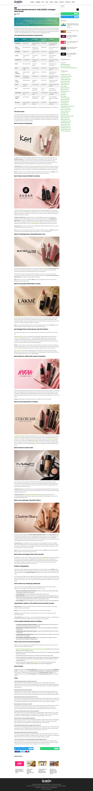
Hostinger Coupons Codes (66, 79)
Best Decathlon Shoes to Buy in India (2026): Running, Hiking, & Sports (73, 24)
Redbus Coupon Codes (65, 117)
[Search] (78, 10)
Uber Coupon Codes (64, 112)
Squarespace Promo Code (66, 129)
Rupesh (18, 14)
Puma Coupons (64, 96)
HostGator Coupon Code (65, 131)
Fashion (51, 2)
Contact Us (67, 2)
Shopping (38, 2)
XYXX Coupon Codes (64, 114)
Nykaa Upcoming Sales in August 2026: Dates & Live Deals (19, 771)
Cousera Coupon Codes (65, 124)
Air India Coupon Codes (65, 91)
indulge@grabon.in (54, 787)
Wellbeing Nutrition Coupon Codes (67, 106)
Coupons (32, 2)
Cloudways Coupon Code (65, 127)
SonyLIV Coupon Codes (65, 101)
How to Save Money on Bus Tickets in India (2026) (72, 48)
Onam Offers (63, 62)
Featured (61, 2)
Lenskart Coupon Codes (65, 107)
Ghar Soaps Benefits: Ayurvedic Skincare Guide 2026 (30, 771)
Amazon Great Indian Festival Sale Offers (69, 67)
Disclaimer (44, 789)
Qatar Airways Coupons (65, 97)
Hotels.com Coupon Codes (66, 109)
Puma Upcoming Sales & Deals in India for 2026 (71, 54)
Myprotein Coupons (64, 89)
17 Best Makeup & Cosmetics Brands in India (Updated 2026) (42, 771)
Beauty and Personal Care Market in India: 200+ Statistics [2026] (53, 771)
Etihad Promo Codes (65, 104)
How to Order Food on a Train (72, 30)
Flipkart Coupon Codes (65, 82)
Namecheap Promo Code (65, 126)
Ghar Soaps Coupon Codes (66, 121)
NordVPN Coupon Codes (65, 122)
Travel (46, 2)
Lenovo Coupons (64, 86)
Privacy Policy (48, 789)
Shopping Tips (69, 27)
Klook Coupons (63, 92)
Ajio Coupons (63, 94)
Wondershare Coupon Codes (66, 76)
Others (73, 2)
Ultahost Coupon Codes (65, 111)
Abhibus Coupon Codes (65, 119)
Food (43, 2)
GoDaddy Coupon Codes (65, 74)
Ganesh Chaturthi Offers (65, 66)
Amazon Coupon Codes (65, 81)
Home (15, 5)
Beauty (56, 2)
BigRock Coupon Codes (65, 87)
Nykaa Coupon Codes (65, 84)
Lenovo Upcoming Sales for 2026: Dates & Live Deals (72, 36)
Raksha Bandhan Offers (65, 64)
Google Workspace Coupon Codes (67, 116)
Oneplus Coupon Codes (65, 77)
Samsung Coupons (64, 102)
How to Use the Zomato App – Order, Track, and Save (73, 42)
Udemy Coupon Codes (65, 99)
